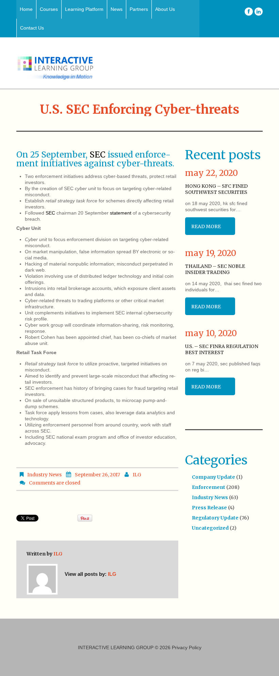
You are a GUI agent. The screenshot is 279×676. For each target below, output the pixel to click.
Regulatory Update (215, 518)
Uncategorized (210, 528)
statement (120, 213)
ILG (137, 475)
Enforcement (208, 487)
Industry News (44, 475)
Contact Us (32, 28)
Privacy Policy (186, 647)
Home (26, 9)
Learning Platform (84, 9)
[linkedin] (259, 11)
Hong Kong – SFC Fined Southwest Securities (216, 189)
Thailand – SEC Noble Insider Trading (215, 269)
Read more (206, 226)
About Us (165, 9)
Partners (139, 9)
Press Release (209, 508)
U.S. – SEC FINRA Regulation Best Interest (221, 349)
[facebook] (249, 11)
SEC (97, 154)
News (116, 9)
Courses (49, 9)
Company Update (213, 477)
